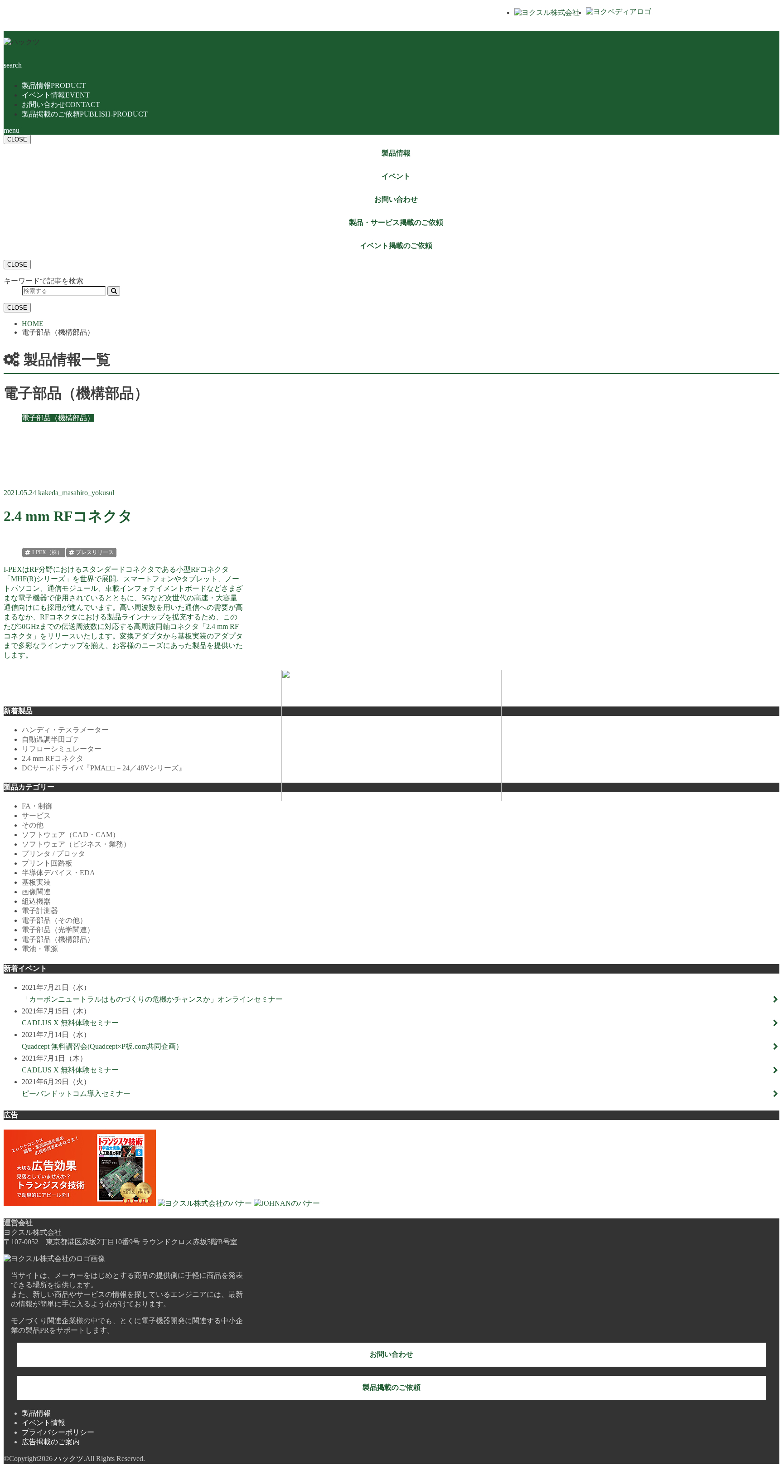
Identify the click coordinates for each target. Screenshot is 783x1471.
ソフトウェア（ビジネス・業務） (76, 844)
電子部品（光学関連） (58, 930)
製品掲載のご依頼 (85, 114)
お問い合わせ (61, 104)
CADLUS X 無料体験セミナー (70, 1023)
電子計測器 (40, 911)
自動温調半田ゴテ (51, 739)
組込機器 (36, 901)
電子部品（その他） (54, 920)
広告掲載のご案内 (51, 1442)
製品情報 (54, 85)
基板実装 (36, 882)
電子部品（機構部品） (58, 939)
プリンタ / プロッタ (53, 853)
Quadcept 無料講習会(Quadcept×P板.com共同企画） (102, 1046)
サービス (36, 815)
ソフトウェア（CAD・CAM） (71, 834)
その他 (33, 825)
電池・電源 (40, 949)
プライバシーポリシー (58, 1432)
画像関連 (36, 892)
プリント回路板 (47, 863)
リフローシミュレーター (62, 749)
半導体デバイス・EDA (58, 873)
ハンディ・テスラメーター (65, 730)
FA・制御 (37, 806)
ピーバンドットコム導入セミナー (76, 1093)
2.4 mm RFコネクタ (52, 758)
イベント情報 (56, 95)
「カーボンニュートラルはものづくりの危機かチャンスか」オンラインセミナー (152, 999)
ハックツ (68, 1458)
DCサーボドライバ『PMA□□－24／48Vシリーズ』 (104, 768)
